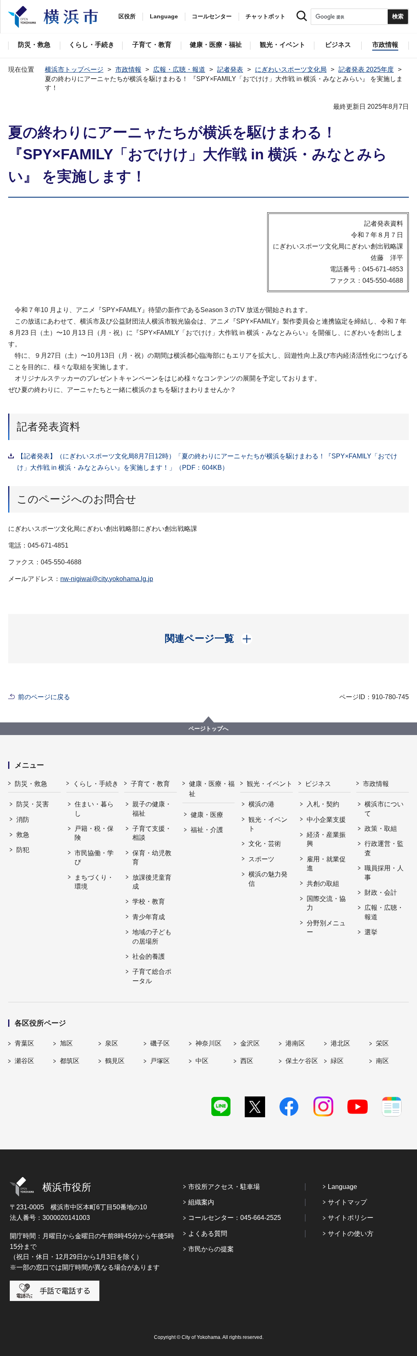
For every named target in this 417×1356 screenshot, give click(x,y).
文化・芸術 (264, 843)
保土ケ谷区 (301, 1060)
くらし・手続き (96, 783)
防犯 (22, 849)
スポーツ (261, 859)
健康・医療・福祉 (212, 789)
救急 (22, 834)
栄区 (382, 1043)
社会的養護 (148, 956)
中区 (201, 1060)
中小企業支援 (326, 819)
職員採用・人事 (384, 873)
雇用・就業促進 (326, 864)
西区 (246, 1060)
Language (342, 1186)
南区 (382, 1060)
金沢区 (250, 1043)
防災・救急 (31, 783)
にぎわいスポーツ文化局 (291, 69)
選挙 (370, 932)
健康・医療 (207, 814)
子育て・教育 (150, 783)
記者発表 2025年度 (366, 69)
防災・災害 (32, 804)
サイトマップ (347, 1202)
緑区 (337, 1060)
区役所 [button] (127, 16)
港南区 (295, 1043)
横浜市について (384, 809)
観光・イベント (269, 783)
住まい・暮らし (94, 809)
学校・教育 (148, 901)
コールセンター (212, 16)
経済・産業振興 (326, 839)
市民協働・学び (94, 857)
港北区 (340, 1043)
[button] (208, 638)
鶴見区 (115, 1060)
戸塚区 (160, 1060)
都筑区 (69, 1060)
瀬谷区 (24, 1060)
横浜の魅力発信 (268, 879)
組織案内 (201, 1202)
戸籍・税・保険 (94, 833)
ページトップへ (208, 728)
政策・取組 (380, 828)
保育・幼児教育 (151, 857)
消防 (22, 819)
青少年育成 (148, 917)
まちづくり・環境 (94, 882)
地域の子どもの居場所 (151, 936)
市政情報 (128, 69)
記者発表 (230, 69)
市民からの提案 (211, 1249)
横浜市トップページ (74, 69)
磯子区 (160, 1043)
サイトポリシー (350, 1217)
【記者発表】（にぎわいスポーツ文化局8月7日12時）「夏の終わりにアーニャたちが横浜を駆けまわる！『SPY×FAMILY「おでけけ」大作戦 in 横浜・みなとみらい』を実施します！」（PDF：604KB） (207, 462)
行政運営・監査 (384, 848)
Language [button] (164, 16)
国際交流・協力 (326, 903)
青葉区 (24, 1043)
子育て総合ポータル (151, 976)
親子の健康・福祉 (151, 809)
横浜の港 (261, 804)
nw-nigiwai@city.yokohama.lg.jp (106, 578)
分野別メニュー (326, 928)
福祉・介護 (207, 829)
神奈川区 (208, 1043)
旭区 (66, 1043)
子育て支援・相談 (151, 833)
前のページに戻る (44, 696)
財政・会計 (380, 892)
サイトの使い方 (350, 1233)
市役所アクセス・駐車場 (224, 1186)
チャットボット (265, 16)
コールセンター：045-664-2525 (234, 1217)
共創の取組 (323, 883)
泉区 (111, 1043)
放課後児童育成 (151, 882)
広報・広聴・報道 (179, 69)
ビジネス (318, 783)
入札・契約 (323, 804)
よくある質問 (207, 1233)
